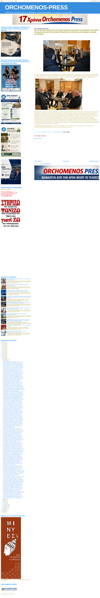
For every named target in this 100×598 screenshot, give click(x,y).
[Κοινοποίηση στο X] (66, 132)
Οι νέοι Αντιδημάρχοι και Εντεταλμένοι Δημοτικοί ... (11, 461)
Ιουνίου (4, 502)
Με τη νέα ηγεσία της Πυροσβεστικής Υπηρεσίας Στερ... (12, 467)
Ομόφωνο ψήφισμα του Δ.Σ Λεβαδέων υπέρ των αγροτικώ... (13, 361)
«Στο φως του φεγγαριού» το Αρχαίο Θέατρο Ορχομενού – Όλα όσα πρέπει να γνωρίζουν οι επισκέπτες (18, 303)
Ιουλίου (4, 503)
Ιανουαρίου (5, 359)
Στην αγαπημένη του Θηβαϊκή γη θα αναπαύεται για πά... (13, 446)
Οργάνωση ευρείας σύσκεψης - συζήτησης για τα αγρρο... (13, 404)
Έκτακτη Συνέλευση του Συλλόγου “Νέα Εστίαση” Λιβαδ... (13, 382)
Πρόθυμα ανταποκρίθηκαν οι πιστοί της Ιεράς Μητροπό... (13, 482)
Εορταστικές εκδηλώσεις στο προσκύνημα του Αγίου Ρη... (13, 373)
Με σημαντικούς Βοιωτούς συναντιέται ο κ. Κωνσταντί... (12, 416)
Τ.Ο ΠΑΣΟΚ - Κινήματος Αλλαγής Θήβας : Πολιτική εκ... (13, 403)
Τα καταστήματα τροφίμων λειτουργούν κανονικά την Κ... (13, 456)
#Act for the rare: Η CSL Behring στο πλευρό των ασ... (12, 465)
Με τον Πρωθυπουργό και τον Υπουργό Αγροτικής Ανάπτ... (13, 492)
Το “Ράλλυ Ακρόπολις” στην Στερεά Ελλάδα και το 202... (13, 405)
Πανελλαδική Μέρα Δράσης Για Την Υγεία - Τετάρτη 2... (12, 435)
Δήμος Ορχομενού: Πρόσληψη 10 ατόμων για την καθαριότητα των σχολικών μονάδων (16, 331)
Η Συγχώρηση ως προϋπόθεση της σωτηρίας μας (11, 493)
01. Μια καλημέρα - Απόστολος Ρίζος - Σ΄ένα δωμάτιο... (12, 402)
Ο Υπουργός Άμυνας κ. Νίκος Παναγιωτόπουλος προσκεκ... (13, 372)
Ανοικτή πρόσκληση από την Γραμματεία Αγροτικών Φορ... (13, 376)
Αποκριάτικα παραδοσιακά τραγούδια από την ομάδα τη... (13, 418)
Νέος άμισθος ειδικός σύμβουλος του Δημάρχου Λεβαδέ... (13, 450)
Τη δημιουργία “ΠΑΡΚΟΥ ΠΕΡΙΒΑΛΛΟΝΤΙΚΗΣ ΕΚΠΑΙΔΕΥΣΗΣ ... (14, 389)
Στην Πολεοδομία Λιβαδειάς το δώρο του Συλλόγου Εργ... (13, 426)
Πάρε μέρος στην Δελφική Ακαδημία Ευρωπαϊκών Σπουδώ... (13, 481)
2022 (3, 357)
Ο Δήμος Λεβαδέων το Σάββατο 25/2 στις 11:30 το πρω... (13, 463)
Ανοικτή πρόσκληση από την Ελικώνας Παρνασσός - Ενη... (13, 430)
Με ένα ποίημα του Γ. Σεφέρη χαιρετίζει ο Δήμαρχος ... (12, 443)
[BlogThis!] (64, 132)
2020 (3, 355)
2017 (3, 351)
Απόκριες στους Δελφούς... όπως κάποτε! (10, 475)
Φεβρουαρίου (5, 360)
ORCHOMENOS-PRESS (36, 7)
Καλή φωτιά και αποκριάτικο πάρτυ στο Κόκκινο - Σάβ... (12, 462)
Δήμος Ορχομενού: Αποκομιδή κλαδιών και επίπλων (12, 495)
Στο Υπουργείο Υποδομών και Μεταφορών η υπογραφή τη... (13, 399)
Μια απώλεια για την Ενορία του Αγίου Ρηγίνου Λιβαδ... (12, 432)
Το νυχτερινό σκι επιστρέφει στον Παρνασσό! (11, 474)
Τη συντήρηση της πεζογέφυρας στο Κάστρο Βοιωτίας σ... (13, 374)
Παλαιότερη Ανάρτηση (94, 161)
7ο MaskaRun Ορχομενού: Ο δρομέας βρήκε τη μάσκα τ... (13, 371)
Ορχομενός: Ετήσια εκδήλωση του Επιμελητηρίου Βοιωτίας (13, 388)
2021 (3, 356)
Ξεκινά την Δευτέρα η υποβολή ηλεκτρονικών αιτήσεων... (13, 369)
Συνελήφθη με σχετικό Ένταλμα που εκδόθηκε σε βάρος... (13, 386)
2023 (3, 358)
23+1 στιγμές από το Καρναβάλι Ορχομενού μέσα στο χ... (13, 487)
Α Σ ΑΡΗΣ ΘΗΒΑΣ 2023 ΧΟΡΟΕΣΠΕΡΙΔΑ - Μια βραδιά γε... (13, 391)
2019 (3, 353)
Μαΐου (4, 501)
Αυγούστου (5, 504)
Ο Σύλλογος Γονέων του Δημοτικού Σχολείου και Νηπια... (13, 429)
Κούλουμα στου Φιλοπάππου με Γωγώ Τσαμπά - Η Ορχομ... (14, 471)
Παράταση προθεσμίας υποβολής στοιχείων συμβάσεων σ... (13, 480)
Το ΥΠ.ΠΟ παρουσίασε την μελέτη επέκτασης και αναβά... (13, 387)
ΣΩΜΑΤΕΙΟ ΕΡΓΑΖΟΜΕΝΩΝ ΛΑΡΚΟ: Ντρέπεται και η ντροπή (14, 491)
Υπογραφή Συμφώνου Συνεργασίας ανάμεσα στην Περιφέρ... (14, 451)
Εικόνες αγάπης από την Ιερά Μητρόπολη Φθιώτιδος (12, 437)
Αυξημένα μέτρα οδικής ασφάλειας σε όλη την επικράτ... (13, 459)
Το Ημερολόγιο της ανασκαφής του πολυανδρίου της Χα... (13, 392)
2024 (3, 509)
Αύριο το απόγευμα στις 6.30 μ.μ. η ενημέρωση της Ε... (12, 497)
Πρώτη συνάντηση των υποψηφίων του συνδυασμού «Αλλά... (14, 476)
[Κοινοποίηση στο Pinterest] (69, 132)
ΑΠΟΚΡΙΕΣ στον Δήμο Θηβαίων (8, 427)
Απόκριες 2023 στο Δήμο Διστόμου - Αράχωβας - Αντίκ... (13, 428)
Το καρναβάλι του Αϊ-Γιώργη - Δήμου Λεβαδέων (11, 390)
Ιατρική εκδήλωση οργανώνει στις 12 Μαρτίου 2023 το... (13, 494)
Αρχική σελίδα (66, 161)
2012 (3, 345)
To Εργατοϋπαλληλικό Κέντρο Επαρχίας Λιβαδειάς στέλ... (13, 396)
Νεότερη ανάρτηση (38, 161)
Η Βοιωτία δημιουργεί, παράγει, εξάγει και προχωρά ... (12, 384)
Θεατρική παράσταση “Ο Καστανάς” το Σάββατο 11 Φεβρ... (13, 366)
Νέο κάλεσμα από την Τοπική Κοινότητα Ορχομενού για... (13, 385)
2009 (3, 342)
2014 (3, 348)
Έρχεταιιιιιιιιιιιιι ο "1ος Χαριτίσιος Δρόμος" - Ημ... (11, 441)
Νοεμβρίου (5, 507)
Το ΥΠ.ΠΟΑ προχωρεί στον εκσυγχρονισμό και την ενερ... (13, 442)
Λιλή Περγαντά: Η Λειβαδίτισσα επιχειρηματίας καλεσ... (12, 375)
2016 (3, 350)
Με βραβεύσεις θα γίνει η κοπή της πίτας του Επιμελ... (12, 445)
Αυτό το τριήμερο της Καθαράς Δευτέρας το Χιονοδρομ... (12, 478)
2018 (3, 352)
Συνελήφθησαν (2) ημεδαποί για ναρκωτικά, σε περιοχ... (13, 466)
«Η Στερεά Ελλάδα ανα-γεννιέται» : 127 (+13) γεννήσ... (12, 477)
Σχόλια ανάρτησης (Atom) (45, 163)
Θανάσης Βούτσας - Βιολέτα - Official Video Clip (11, 433)
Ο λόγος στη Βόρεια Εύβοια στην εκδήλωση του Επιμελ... (13, 473)
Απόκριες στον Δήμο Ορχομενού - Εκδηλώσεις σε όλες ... (13, 486)
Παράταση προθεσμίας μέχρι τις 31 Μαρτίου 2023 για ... (12, 383)
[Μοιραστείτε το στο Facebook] (67, 132)
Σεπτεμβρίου (5, 505)
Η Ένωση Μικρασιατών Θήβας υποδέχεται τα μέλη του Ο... (13, 496)
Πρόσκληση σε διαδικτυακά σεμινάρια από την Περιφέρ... (13, 436)
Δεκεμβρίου (5, 508)
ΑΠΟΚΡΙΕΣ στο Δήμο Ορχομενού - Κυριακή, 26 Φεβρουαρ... (13, 419)
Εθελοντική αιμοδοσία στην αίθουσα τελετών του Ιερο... (12, 362)
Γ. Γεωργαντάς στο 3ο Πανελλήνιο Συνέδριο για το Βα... (12, 400)
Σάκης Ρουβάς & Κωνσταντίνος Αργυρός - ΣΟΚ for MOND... (13, 472)
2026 (3, 512)
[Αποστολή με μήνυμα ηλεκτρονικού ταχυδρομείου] (63, 132)
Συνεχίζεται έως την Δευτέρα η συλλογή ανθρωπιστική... (13, 415)
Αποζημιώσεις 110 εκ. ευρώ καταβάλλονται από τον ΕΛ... (13, 452)
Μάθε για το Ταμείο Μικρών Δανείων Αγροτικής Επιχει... (12, 460)
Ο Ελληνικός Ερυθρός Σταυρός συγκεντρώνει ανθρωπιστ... (13, 377)
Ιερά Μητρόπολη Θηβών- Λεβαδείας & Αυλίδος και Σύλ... (13, 397)
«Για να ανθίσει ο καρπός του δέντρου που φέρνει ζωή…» (13, 368)
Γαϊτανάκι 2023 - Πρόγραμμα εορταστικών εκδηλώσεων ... (13, 406)
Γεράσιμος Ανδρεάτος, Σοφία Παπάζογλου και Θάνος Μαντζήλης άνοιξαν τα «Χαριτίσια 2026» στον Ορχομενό (18, 291)
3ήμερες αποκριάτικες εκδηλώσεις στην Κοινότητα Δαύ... (13, 434)
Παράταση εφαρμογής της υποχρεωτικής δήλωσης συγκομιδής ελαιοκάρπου (17, 314)
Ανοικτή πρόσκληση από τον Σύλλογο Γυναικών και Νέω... (13, 449)
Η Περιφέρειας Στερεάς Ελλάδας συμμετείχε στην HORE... (13, 412)
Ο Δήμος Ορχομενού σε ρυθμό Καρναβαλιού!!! (11, 381)
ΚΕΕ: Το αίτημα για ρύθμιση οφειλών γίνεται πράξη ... (12, 414)
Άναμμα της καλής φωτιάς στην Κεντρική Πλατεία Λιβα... (12, 457)
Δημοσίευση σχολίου (38, 138)
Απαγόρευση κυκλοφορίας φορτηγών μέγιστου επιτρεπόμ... (13, 458)
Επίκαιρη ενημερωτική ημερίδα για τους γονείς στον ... (12, 370)
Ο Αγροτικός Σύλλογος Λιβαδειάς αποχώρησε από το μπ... (13, 401)
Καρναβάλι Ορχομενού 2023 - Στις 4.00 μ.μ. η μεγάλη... (12, 489)
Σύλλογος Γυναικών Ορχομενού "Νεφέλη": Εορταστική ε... (13, 367)
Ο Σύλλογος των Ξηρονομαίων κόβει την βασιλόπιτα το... (13, 417)
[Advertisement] (67, 149)
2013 (3, 346)
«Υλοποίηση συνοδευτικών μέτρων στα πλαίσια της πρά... (13, 431)
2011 (3, 344)
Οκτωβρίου (5, 506)
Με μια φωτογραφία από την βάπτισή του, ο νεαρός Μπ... (13, 447)
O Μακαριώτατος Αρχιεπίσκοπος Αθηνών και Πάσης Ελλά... (13, 407)
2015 (3, 349)
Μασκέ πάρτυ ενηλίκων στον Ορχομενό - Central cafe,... (13, 422)
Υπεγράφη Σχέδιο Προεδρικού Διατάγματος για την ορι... (13, 398)
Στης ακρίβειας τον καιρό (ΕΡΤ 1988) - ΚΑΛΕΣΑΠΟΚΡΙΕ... (13, 488)
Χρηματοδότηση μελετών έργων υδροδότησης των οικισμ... (13, 444)
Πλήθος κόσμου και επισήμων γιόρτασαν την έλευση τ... (13, 420)
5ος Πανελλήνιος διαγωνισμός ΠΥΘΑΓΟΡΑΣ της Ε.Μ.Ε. (12, 421)
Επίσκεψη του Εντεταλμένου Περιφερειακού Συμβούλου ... (13, 413)
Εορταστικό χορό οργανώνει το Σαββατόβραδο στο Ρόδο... (13, 411)
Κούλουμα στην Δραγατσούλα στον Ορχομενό (11, 490)
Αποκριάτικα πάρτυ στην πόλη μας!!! (9, 464)
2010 (3, 343)
